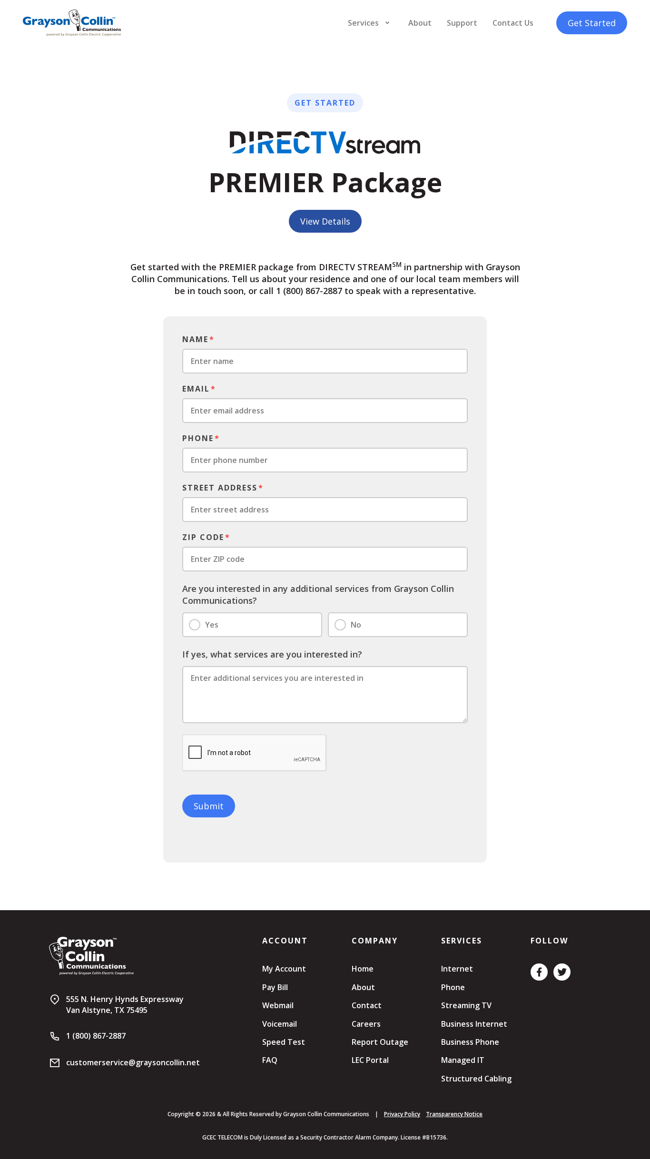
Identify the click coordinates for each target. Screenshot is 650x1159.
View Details (325, 221)
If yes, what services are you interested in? (272, 654)
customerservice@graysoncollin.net (133, 1062)
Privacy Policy (402, 1114)
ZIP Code (203, 537)
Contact (367, 1005)
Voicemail (279, 1024)
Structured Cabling (476, 1078)
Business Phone (470, 1042)
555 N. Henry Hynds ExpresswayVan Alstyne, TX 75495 (125, 1004)
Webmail (278, 1005)
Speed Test (283, 1042)
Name (195, 339)
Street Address (219, 487)
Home (363, 968)
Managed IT (462, 1060)
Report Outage (380, 1042)
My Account (284, 968)
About (420, 23)
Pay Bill (275, 987)
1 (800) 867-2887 (96, 1036)
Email (196, 389)
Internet (457, 968)
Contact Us (512, 23)
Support (462, 23)
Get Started (592, 23)
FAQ (269, 1060)
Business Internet (474, 1024)
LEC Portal (370, 1060)
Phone (198, 438)
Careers (366, 1024)
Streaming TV (466, 1005)
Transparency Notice (454, 1114)
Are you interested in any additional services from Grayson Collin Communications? (318, 594)
